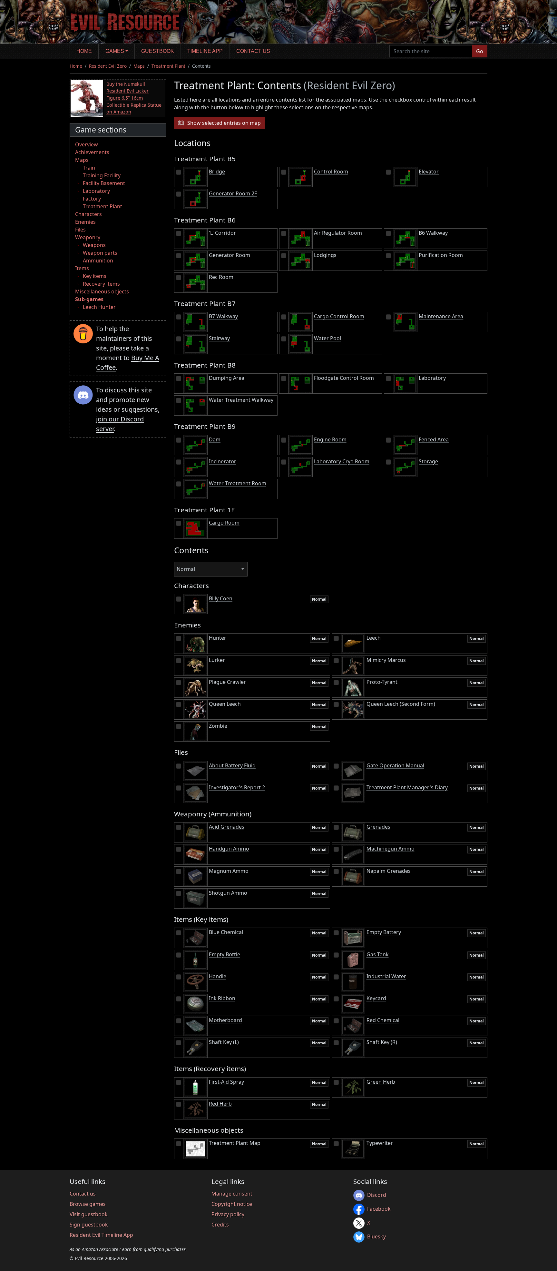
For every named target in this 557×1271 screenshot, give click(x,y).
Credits (220, 1224)
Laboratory (96, 190)
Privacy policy (227, 1214)
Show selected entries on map (224, 122)
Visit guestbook (89, 1214)
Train (89, 167)
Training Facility (102, 175)
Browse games (88, 1203)
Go (479, 51)
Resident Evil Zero (108, 66)
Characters (88, 214)
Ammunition (98, 260)
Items (82, 268)
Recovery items (101, 283)
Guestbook (157, 51)
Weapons (94, 245)
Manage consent (231, 1193)
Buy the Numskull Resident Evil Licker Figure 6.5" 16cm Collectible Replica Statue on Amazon (133, 98)
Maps (139, 66)
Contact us (253, 51)
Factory (92, 198)
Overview (86, 144)
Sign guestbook (89, 1224)
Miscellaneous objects (102, 291)
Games (114, 51)
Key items (94, 276)
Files (80, 229)
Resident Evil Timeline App (101, 1234)
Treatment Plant (168, 66)
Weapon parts (100, 252)
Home (84, 51)
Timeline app (205, 51)
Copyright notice (231, 1203)
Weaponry (87, 237)
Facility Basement (104, 183)
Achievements (92, 152)
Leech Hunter (99, 306)
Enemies (85, 221)
